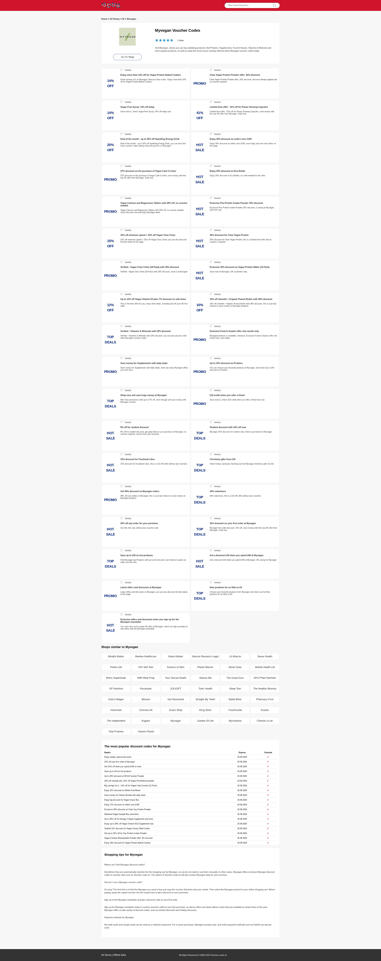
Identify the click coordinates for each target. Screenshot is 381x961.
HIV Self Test (146, 667)
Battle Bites (235, 699)
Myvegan (131, 19)
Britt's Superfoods (116, 677)
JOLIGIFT (175, 688)
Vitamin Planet (146, 731)
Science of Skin (175, 667)
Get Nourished (176, 699)
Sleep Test (235, 688)
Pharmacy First (264, 699)
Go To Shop (127, 57)
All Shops (115, 19)
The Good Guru (235, 677)
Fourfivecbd (235, 710)
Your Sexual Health (175, 677)
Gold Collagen (116, 699)
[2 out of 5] (158, 40)
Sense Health (264, 656)
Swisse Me (205, 677)
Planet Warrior (205, 667)
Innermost (116, 710)
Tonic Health (205, 688)
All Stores (106, 955)
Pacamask (146, 688)
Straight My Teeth (205, 699)
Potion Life (116, 667)
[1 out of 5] (157, 40)
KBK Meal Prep (145, 677)
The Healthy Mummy (264, 688)
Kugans (146, 720)
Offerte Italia (119, 955)
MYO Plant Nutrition (265, 677)
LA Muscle (235, 656)
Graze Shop (175, 710)
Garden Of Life (205, 720)
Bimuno (146, 699)
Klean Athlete (175, 656)
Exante (265, 710)
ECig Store (205, 710)
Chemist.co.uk (265, 720)
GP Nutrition (116, 688)
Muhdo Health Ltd (265, 667)
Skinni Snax (235, 667)
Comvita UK (146, 710)
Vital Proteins (116, 731)
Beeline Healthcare (145, 656)
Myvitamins (235, 720)
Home (104, 19)
